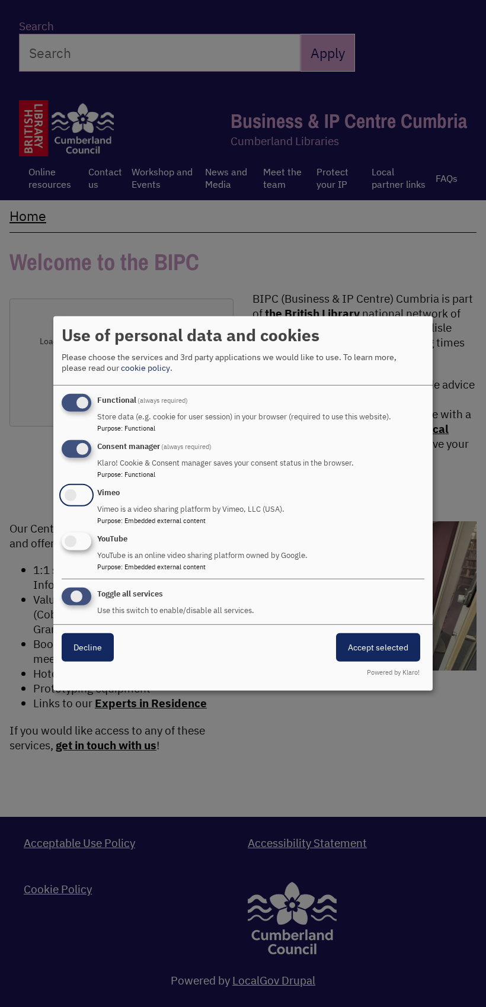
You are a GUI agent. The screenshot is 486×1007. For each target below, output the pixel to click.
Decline (87, 647)
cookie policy (145, 368)
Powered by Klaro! (393, 672)
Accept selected (378, 647)
